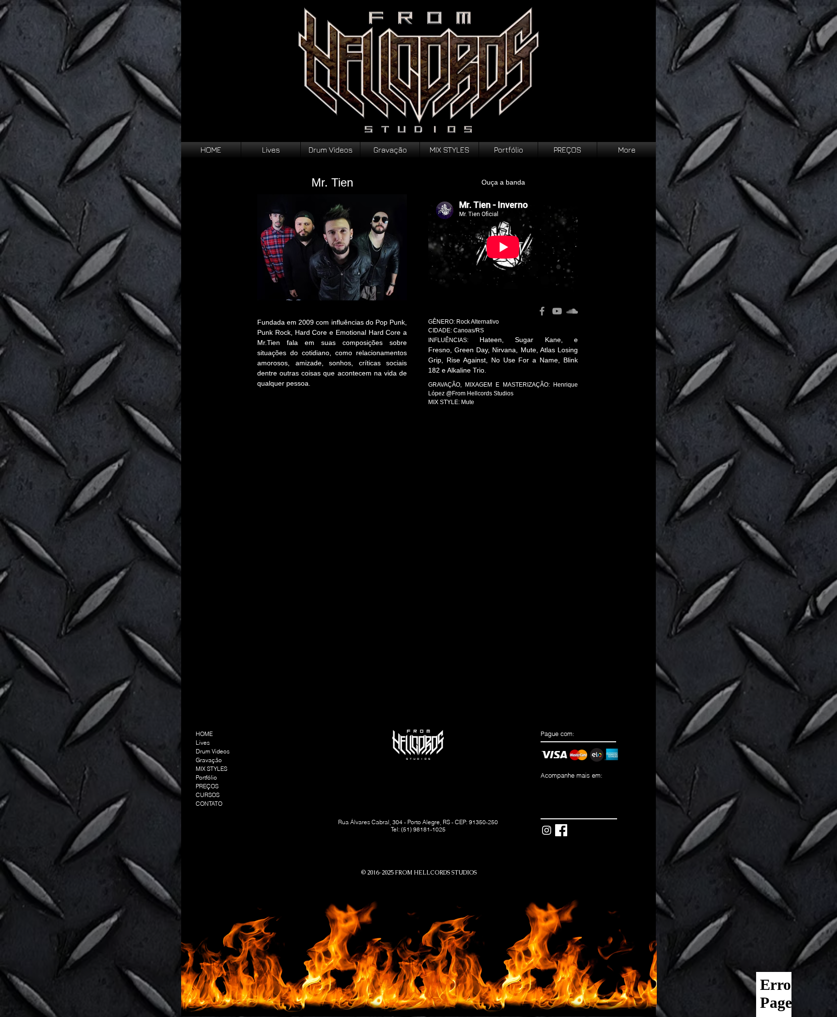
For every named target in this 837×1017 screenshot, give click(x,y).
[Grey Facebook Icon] (542, 311)
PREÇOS (207, 786)
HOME (204, 733)
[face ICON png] (561, 830)
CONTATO (209, 803)
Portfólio (206, 777)
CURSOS (207, 794)
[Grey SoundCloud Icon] (572, 311)
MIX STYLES (211, 768)
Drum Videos (213, 751)
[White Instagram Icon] (547, 830)
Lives (203, 742)
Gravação (209, 760)
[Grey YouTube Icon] (557, 311)
